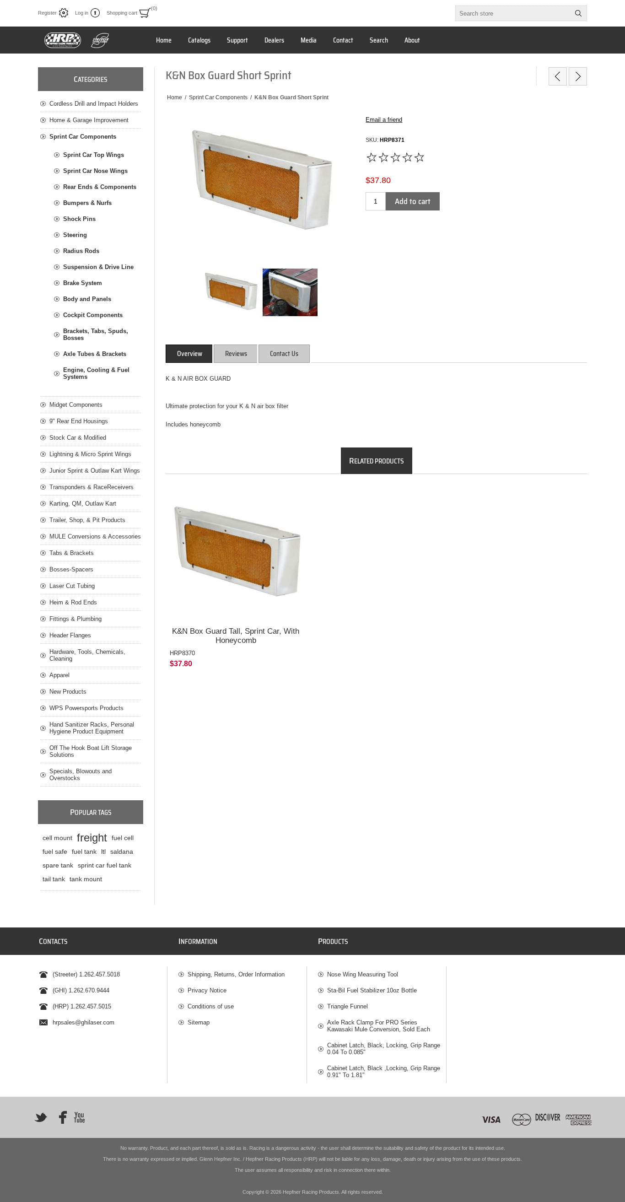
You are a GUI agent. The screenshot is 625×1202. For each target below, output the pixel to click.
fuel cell (123, 837)
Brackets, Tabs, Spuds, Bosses (95, 334)
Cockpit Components (93, 315)
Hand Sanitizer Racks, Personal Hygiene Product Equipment (91, 728)
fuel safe (55, 851)
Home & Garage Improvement (89, 120)
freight (92, 837)
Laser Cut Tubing (72, 585)
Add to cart (413, 201)
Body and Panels (87, 299)
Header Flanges (70, 635)
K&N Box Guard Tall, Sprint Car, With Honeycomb (235, 636)
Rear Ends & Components (99, 186)
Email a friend (384, 119)
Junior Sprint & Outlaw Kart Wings (94, 470)
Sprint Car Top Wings (93, 154)
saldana (121, 851)
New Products (67, 691)
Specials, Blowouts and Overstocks (80, 775)
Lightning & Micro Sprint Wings (90, 454)
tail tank (54, 879)
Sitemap (199, 1022)
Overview (189, 354)
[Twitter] (40, 1117)
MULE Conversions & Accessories (95, 536)
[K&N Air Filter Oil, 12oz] (558, 76)
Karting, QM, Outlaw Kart (82, 503)
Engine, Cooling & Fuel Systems (96, 373)
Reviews (236, 354)
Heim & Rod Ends (73, 602)
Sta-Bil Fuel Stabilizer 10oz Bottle (372, 990)
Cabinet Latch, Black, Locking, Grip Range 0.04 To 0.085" (383, 1049)
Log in (81, 13)
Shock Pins (79, 219)
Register (47, 13)
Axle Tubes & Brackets (94, 353)
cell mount (57, 837)
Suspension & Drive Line (98, 267)
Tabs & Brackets (71, 553)
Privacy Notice (207, 990)
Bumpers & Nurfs (87, 202)
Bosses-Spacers (71, 569)
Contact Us (284, 354)
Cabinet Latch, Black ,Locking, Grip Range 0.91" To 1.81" (383, 1071)
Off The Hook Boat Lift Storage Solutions (90, 751)
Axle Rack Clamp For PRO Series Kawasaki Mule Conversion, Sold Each (378, 1026)
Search (578, 13)
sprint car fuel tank (104, 865)
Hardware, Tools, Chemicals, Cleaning (87, 655)
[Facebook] (60, 1117)
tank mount (86, 879)
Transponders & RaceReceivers (91, 487)
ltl (103, 851)
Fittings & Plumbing (75, 618)
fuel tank (84, 851)
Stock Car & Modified (77, 437)
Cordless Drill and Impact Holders (93, 103)
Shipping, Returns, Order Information (236, 974)
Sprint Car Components (82, 136)
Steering (75, 235)
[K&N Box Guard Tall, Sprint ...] (578, 76)
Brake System (82, 283)
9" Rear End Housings (78, 421)
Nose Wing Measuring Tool (362, 974)
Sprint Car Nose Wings (95, 170)
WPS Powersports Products (86, 708)
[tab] (190, 354)
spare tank (58, 865)
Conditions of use (211, 1006)
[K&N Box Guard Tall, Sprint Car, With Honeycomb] (236, 554)
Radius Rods (81, 251)
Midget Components (75, 404)
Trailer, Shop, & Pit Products (87, 520)
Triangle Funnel (347, 1006)
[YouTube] (79, 1117)
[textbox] (513, 13)
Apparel (59, 675)
